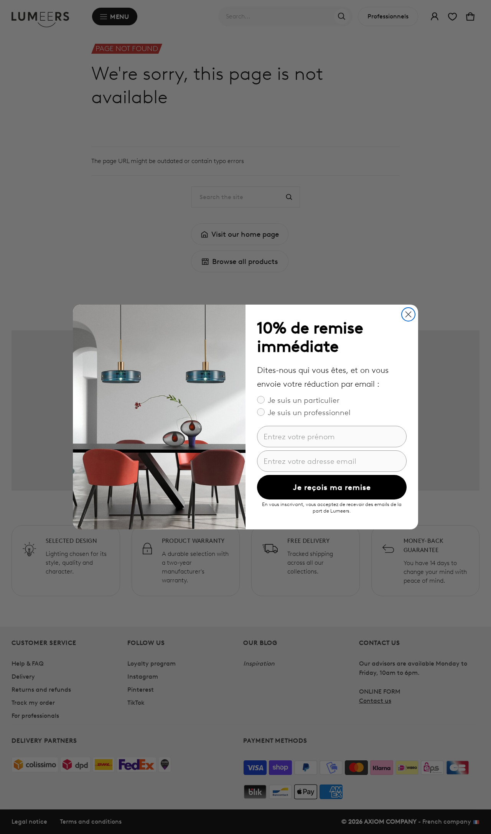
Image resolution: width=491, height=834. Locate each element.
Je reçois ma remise (332, 487)
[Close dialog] (408, 314)
